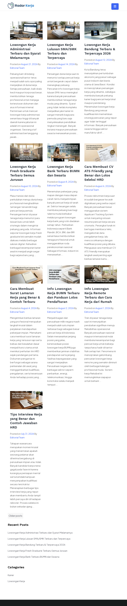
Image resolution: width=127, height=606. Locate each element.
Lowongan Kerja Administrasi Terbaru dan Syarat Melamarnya (40, 532)
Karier (11, 575)
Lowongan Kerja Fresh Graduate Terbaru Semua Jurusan (37, 550)
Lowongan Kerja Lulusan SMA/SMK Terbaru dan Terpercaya (39, 538)
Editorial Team (17, 67)
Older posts (15, 515)
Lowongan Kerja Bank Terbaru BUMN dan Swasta (63, 171)
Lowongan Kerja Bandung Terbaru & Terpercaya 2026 (99, 49)
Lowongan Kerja (16, 581)
